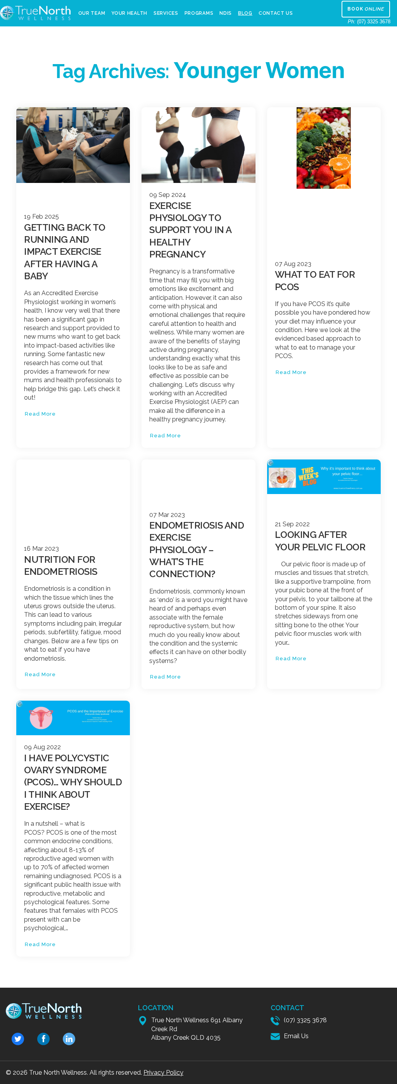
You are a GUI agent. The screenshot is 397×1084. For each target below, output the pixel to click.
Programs (199, 13)
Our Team (91, 13)
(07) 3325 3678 (369, 21)
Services (166, 13)
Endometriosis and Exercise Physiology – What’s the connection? (196, 549)
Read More (40, 414)
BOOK (365, 9)
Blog (245, 13)
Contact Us (276, 13)
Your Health (129, 13)
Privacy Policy (163, 1072)
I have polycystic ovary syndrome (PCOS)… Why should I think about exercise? (73, 782)
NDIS (225, 13)
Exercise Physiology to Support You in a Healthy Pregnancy (190, 230)
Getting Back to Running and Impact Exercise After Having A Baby (64, 252)
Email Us (296, 1036)
